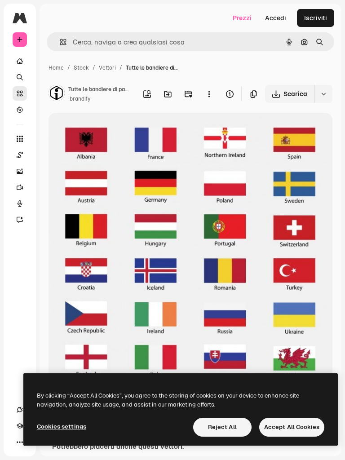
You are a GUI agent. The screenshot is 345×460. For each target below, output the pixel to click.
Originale (107, 130)
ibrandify (79, 98)
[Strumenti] (20, 139)
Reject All (222, 427)
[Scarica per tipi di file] (323, 94)
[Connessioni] (20, 409)
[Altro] (20, 442)
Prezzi (242, 18)
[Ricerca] (20, 77)
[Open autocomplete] (59, 42)
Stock (81, 67)
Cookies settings (61, 426)
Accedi (275, 18)
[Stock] (20, 93)
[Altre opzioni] (209, 94)
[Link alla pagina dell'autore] (57, 94)
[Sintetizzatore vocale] (20, 203)
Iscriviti (315, 18)
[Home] (20, 61)
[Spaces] (20, 155)
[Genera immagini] (20, 171)
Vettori (107, 67)
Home (56, 67)
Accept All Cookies (291, 427)
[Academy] (20, 426)
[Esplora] (20, 109)
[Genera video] (20, 187)
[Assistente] (20, 219)
